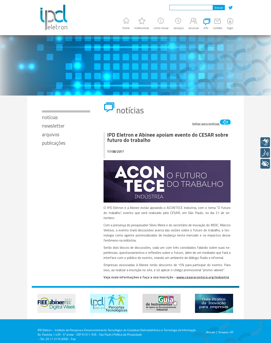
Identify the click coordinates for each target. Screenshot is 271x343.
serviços (178, 28)
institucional (141, 28)
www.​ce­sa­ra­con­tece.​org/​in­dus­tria (202, 277)
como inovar (161, 28)
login (230, 28)
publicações (53, 143)
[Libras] (265, 142)
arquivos (50, 134)
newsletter (53, 125)
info (206, 28)
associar (193, 28)
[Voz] (265, 153)
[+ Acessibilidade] (265, 164)
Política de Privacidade (127, 334)
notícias (50, 117)
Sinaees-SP (225, 332)
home (126, 28)
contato (217, 28)
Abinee (210, 332)
